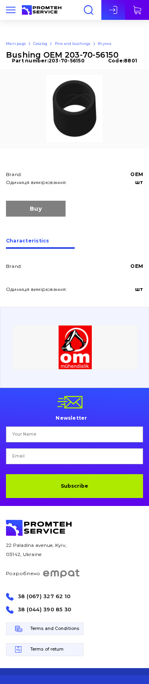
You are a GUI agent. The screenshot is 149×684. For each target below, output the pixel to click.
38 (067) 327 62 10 (44, 596)
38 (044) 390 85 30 (44, 609)
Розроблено (23, 573)
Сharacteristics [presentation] (27, 241)
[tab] (40, 243)
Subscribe (74, 486)
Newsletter (71, 417)
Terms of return (47, 649)
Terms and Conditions (54, 628)
